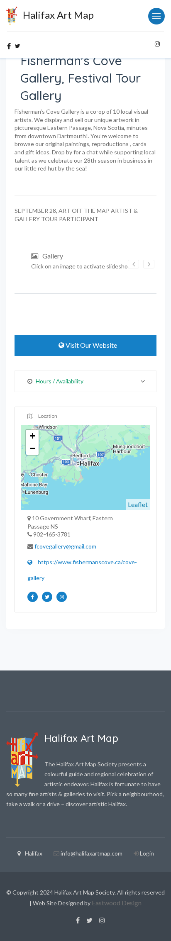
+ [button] (32, 436)
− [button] (32, 448)
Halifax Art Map (57, 15)
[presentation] (133, 264)
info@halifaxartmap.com (91, 853)
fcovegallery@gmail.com (65, 546)
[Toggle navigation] (156, 16)
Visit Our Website (90, 345)
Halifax (33, 853)
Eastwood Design (117, 903)
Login (147, 853)
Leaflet (138, 504)
